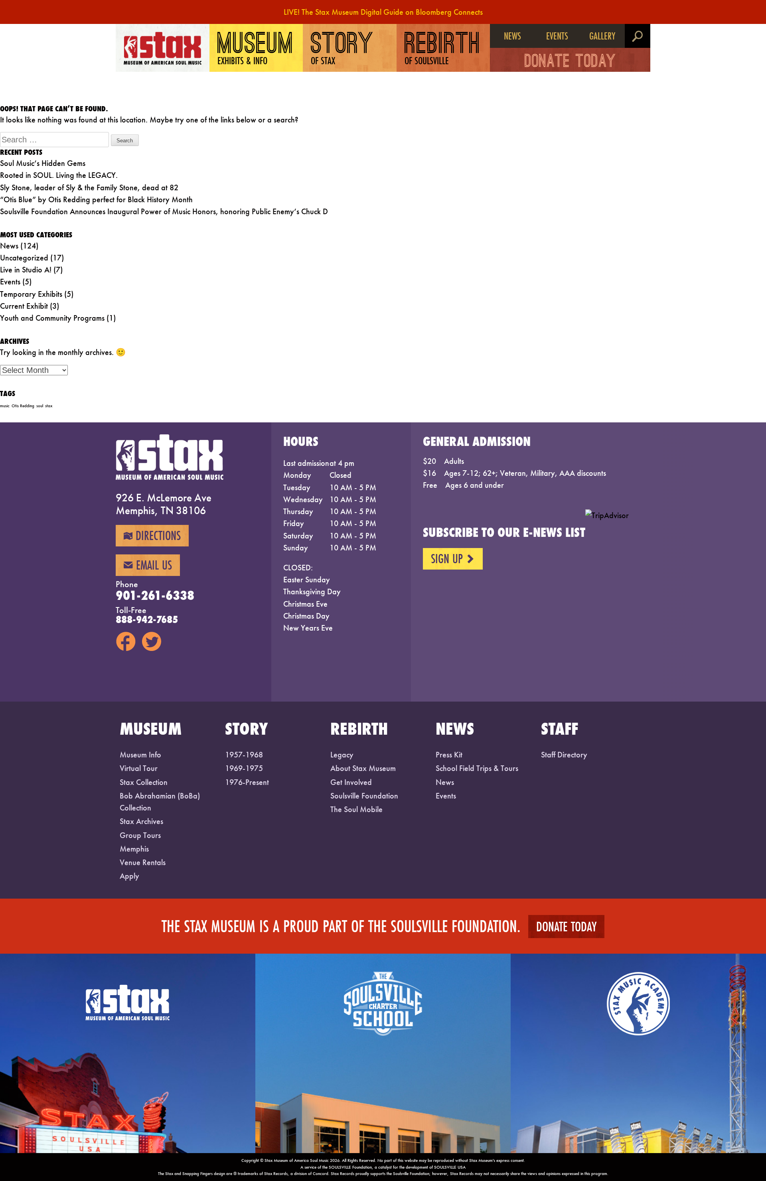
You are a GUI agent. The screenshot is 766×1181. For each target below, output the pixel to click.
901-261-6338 (155, 595)
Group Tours (140, 835)
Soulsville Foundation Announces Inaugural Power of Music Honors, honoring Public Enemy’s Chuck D (164, 211)
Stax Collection (144, 782)
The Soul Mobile (356, 809)
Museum (255, 49)
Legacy (341, 754)
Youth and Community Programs (52, 318)
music (5, 405)
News (512, 36)
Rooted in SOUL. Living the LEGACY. (59, 175)
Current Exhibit (24, 306)
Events (557, 36)
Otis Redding (23, 405)
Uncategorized (24, 257)
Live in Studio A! (25, 269)
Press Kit (449, 754)
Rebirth (443, 49)
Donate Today (570, 62)
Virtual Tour (139, 768)
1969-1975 (244, 768)
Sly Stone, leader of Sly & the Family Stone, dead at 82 (89, 187)
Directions (152, 535)
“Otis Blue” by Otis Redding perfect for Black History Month (96, 199)
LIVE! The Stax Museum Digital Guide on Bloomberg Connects (383, 12)
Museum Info (140, 754)
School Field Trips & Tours (477, 768)
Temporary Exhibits (31, 294)
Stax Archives (141, 821)
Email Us (148, 565)
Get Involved (351, 782)
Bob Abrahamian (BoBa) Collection (160, 802)
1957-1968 (244, 754)
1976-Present (247, 782)
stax (48, 405)
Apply (129, 876)
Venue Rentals (143, 862)
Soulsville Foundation (364, 796)
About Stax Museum (363, 768)
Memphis (134, 849)
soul (39, 405)
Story (342, 49)
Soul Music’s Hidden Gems (42, 163)
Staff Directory (564, 754)
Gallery (602, 36)
